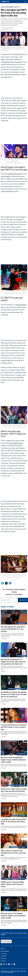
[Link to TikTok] (11, 964)
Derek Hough (5, 176)
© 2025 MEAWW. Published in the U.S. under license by (12, 933)
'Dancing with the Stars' (14, 174)
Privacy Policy (4, 953)
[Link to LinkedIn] (14, 964)
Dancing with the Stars (16, 443)
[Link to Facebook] (1, 964)
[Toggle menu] (25, 1)
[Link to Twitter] (6, 964)
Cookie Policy (3, 956)
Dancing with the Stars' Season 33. (11, 62)
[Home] (5, 1)
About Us (3, 948)
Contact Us (3, 961)
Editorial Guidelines (5, 951)
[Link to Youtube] (9, 964)
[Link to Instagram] (4, 964)
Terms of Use (3, 958)
